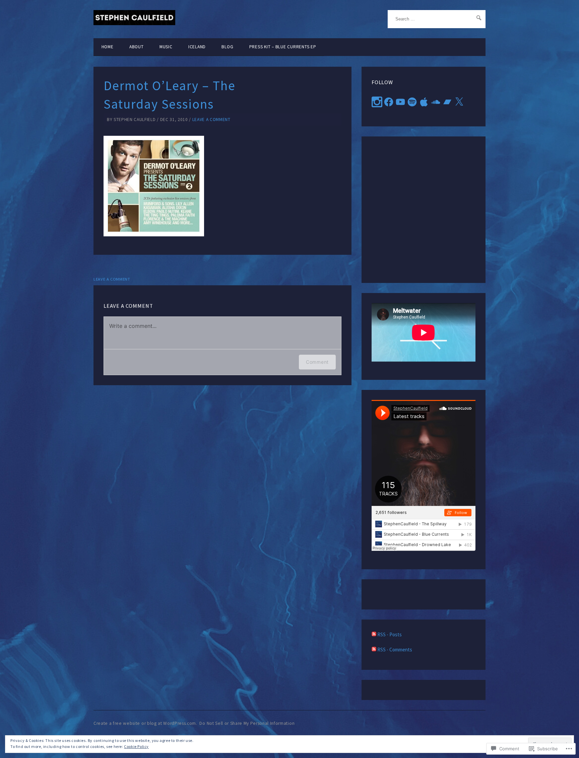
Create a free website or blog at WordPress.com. (145, 723)
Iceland (197, 47)
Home (108, 47)
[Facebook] (388, 102)
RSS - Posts (389, 634)
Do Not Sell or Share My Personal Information (247, 723)
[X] (459, 102)
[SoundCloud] (435, 102)
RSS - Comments (394, 649)
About (136, 47)
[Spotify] (412, 102)
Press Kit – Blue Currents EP (282, 47)
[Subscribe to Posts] (374, 634)
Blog (227, 47)
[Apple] (424, 102)
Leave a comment (211, 119)
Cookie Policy (136, 746)
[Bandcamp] (447, 102)
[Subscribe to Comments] (374, 649)
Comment (317, 362)
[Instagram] (377, 102)
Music (166, 47)
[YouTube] (400, 102)
